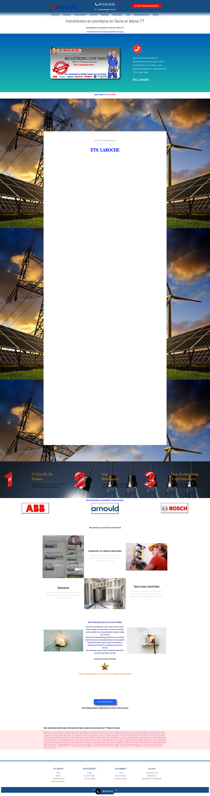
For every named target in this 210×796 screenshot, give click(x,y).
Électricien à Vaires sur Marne (124, 737)
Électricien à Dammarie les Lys (104, 734)
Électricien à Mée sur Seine (144, 734)
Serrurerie (93, 14)
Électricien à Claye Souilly (75, 739)
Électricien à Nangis (136, 741)
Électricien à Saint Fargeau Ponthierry (89, 737)
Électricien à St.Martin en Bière (109, 746)
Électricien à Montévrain (153, 742)
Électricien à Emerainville (101, 741)
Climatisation (117, 14)
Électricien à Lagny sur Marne (124, 734)
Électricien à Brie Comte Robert (122, 735)
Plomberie (66, 14)
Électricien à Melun (77, 732)
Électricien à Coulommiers (156, 735)
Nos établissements (141, 14)
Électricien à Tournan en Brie (53, 742)
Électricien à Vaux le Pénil (107, 739)
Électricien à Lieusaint (58, 739)
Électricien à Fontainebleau (53, 737)
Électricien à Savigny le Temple (116, 732)
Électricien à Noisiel (140, 735)
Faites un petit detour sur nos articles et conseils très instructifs (105, 673)
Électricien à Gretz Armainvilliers (155, 741)
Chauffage (104, 14)
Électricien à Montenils (137, 739)
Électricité (55, 14)
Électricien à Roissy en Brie (66, 734)
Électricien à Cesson (123, 739)
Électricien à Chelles (50, 732)
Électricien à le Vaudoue (71, 746)
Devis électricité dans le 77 (85, 744)
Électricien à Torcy (50, 734)
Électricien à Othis (152, 739)
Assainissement (80, 14)
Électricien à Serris (69, 742)
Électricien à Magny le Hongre (120, 741)
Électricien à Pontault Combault (95, 732)
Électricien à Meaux (64, 732)
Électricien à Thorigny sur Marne (87, 742)
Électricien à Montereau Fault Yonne (79, 735)
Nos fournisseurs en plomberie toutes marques (105, 500)
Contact (156, 14)
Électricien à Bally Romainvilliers (81, 741)
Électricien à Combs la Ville (84, 734)
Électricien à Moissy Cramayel (101, 735)
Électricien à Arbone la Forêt (153, 744)
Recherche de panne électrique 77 (132, 744)
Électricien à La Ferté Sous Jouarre (132, 742)
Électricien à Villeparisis (135, 732)
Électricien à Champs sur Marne (154, 732)
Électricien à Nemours (141, 737)
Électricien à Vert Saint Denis (60, 741)
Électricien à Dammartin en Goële (109, 742)
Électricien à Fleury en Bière (53, 746)
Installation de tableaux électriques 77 (107, 744)
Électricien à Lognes (69, 737)
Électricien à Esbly (147, 746)
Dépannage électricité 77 (67, 744)
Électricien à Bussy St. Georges (130, 746)
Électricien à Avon (108, 737)
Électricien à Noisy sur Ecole (88, 746)
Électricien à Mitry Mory (59, 735)
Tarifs (128, 14)
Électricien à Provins (91, 739)
